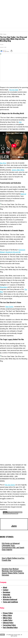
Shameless (3, 287)
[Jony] (14, 521)
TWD (1, 34)
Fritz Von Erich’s (10, 485)
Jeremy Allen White (18, 170)
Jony (2, 44)
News (4, 34)
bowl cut (23, 194)
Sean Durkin (9, 306)
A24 (20, 122)
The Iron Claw (13, 90)
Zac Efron (3, 163)
